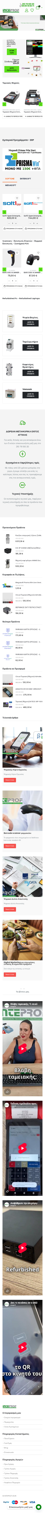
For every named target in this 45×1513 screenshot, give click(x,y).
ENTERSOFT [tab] (25, 178)
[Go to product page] (11, 97)
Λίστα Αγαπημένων (11, 1431)
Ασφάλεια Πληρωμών (12, 1487)
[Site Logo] (10, 11)
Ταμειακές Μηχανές (8, 110)
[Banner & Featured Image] (22, 67)
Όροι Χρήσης (9, 1468)
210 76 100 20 (28, 4)
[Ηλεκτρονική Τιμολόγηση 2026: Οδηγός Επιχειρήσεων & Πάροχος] (22, 747)
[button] (4, 6)
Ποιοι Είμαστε (9, 1443)
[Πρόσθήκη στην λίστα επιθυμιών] (17, 92)
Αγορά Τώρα (11, 52)
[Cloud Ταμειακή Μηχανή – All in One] (22, 815)
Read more (10, 784)
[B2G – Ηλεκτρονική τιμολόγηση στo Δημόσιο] (22, 878)
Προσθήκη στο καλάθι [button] (14, 229)
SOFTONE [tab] (9, 178)
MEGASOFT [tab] (10, 185)
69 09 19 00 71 (28, 6)
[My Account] (26, 10)
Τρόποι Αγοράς (10, 1473)
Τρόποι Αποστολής (11, 1482)
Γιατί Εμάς (8, 1447)
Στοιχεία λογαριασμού (12, 1422)
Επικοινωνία (9, 1456)
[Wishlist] (32, 10)
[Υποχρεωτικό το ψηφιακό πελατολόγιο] (22, 946)
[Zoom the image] (22, 149)
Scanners (12, 270)
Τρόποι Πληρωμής (11, 1478)
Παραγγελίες (9, 1426)
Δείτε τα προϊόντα (30, 323)
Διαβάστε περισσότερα (14, 116)
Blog (6, 1452)
